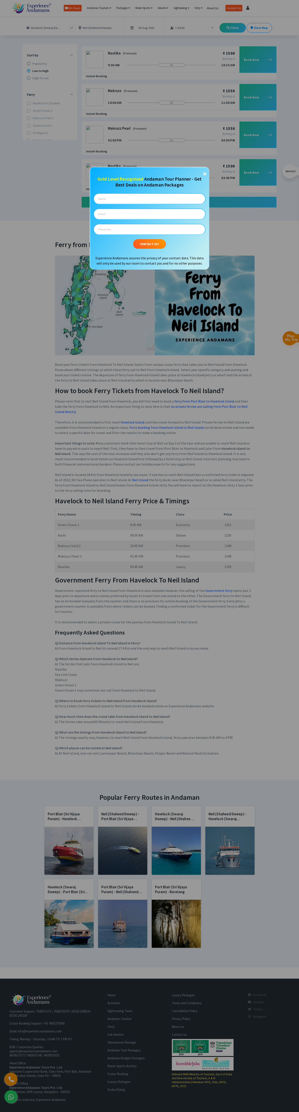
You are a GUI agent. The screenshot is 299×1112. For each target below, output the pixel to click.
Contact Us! (149, 244)
